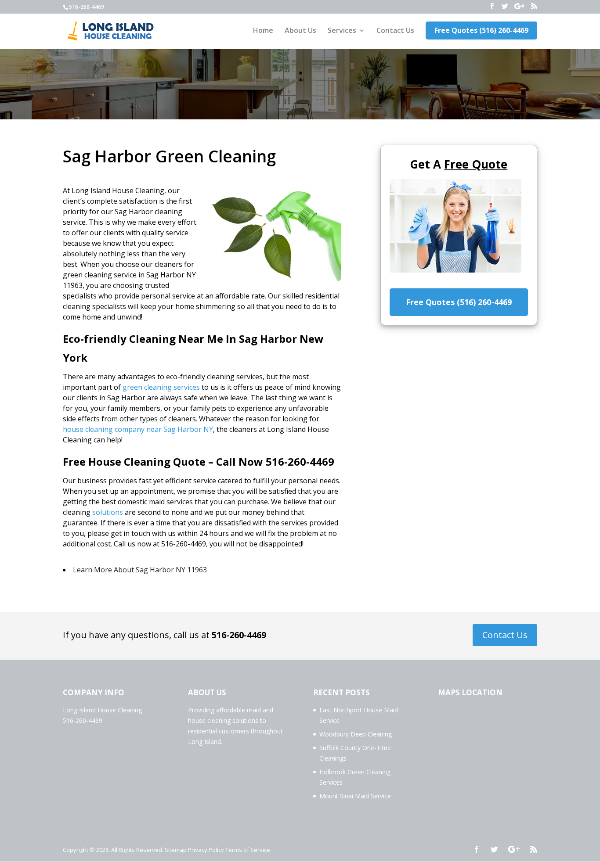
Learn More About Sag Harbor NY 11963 (140, 570)
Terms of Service (247, 850)
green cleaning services (161, 387)
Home (263, 31)
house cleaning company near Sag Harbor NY (138, 429)
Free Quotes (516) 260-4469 (481, 30)
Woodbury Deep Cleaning (355, 734)
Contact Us (395, 31)
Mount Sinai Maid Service (355, 796)
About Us (300, 31)
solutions (107, 512)
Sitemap (176, 850)
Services (342, 31)
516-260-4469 (239, 635)
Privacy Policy (206, 850)
